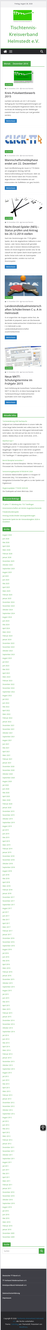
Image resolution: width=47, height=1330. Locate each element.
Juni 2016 (6, 957)
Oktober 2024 (8, 610)
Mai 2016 (6, 961)
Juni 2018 (6, 875)
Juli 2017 (6, 912)
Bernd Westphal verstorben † (13, 460)
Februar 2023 (7, 680)
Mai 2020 (6, 793)
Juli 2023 (6, 662)
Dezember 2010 (8, 1192)
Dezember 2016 (8, 938)
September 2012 (9, 1114)
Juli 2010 (6, 1211)
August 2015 (7, 990)
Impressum (7, 1298)
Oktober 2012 (8, 1110)
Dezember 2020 (8, 766)
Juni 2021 (6, 744)
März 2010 (6, 1222)
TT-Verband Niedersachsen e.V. (15, 1280)
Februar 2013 (7, 1095)
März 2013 (6, 1091)
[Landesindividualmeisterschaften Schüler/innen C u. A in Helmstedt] (23, 285)
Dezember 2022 (8, 684)
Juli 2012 (6, 1121)
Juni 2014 (6, 1039)
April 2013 (6, 1087)
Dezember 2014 (8, 1020)
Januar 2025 (7, 598)
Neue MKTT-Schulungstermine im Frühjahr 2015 (18, 380)
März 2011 (6, 1181)
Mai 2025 (6, 583)
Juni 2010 (6, 1214)
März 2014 (6, 1050)
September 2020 (9, 778)
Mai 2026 (6, 542)
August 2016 (7, 949)
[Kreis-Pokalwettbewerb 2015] (23, 77)
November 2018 (8, 860)
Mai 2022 (6, 707)
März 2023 (6, 677)
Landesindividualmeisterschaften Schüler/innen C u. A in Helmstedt (23, 309)
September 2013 (9, 1069)
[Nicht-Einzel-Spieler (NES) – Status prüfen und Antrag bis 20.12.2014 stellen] (23, 207)
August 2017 (7, 908)
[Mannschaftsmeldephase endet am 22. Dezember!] (23, 140)
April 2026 (6, 546)
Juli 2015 (6, 994)
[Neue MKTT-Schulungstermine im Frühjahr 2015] (23, 356)
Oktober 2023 (8, 651)
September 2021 (9, 736)
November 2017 (8, 901)
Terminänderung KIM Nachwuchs (15, 421)
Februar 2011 (7, 1185)
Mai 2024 (6, 624)
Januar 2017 (7, 934)
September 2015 (9, 987)
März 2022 (6, 714)
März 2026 (6, 550)
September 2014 (9, 1031)
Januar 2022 (7, 722)
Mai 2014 (6, 1043)
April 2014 (6, 1046)
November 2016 (8, 942)
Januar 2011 (7, 1188)
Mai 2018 (6, 878)
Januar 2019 (7, 852)
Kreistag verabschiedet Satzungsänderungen (19, 516)
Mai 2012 (6, 1129)
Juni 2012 (6, 1125)
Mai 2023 (6, 669)
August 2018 (7, 871)
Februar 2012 (7, 1140)
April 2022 (6, 710)
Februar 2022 (7, 718)
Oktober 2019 (8, 819)
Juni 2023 (6, 666)
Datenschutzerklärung (11, 1293)
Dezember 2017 (8, 897)
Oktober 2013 (8, 1065)
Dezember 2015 (8, 979)
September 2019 (9, 822)
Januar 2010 (7, 1229)
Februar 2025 (7, 595)
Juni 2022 (6, 703)
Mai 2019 (6, 837)
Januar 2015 (7, 1017)
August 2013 (7, 1073)
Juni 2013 (6, 1080)
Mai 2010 (6, 1218)
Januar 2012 (7, 1144)
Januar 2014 (7, 1058)
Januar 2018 (7, 893)
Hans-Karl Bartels (27, 89)
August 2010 (7, 1207)
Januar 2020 (7, 807)
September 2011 (9, 1158)
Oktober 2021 (8, 733)
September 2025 (9, 568)
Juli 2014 (6, 1035)
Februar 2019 (7, 849)
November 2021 (8, 729)
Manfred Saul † (8, 441)
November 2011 (8, 1151)
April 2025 (6, 587)
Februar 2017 (7, 931)
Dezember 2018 (8, 856)
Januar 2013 (7, 1099)
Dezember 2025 (8, 561)
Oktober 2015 (8, 983)
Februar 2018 (7, 890)
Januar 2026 (7, 557)
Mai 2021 (6, 748)
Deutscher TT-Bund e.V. (12, 1275)
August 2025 (7, 572)
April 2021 (6, 751)
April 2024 (6, 628)
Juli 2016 (6, 953)
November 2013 (8, 1061)
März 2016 (6, 968)
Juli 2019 (6, 830)
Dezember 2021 (8, 725)
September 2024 (9, 613)
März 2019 (6, 845)
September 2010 (9, 1203)
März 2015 (6, 1009)
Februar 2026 (7, 554)
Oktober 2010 (8, 1200)
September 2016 (9, 946)
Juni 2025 (6, 580)
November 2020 (8, 770)
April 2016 (6, 964)
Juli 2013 (6, 1076)
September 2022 (9, 692)
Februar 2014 (7, 1054)
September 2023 (9, 654)
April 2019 (6, 841)
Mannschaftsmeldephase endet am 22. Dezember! (21, 161)
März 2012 (6, 1136)
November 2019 (8, 815)
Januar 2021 (7, 763)
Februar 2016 (7, 972)
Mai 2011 (6, 1173)
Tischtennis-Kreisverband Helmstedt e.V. (23, 34)
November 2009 (8, 1237)
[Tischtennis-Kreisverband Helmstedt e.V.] (5, 51)
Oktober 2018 (8, 863)
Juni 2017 (6, 916)
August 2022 (7, 695)
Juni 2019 (6, 834)
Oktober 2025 (8, 565)
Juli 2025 (6, 576)
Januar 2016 (7, 975)
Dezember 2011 (8, 1147)
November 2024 (8, 606)
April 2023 (6, 673)
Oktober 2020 (8, 774)
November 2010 (8, 1196)
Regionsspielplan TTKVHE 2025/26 (15, 488)
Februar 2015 (7, 1013)
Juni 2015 (6, 998)
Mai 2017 (6, 919)
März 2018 (6, 886)
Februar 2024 (7, 636)
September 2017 (9, 905)
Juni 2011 (6, 1170)
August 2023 (7, 658)
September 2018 (9, 867)
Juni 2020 (6, 789)
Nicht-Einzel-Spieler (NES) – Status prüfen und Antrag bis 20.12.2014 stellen (22, 230)
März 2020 (6, 800)
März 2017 (6, 927)
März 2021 (6, 755)
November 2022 (8, 688)
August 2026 (7, 535)
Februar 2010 (7, 1226)
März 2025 (6, 591)
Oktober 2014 (8, 1028)
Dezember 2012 (8, 1102)
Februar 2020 (7, 804)
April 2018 (6, 882)
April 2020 (6, 796)
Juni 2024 (6, 621)
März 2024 (6, 632)
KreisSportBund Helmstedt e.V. (15, 1285)
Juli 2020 (6, 785)
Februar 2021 (7, 759)
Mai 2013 (6, 1084)
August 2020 (7, 781)
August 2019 (7, 826)
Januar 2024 (7, 639)
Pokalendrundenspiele (11, 512)
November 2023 (8, 647)
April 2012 (6, 1132)
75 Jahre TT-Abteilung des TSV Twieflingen (18, 504)
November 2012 (8, 1106)
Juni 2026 (6, 539)
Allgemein (9, 84)
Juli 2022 (6, 699)
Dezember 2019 (8, 811)
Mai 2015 (6, 1002)
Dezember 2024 (8, 602)
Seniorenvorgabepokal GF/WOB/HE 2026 (18, 471)
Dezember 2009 (8, 1233)
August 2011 (7, 1162)
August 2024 (7, 617)
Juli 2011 (6, 1166)
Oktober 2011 (8, 1155)
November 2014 (8, 1024)
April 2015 (6, 1005)
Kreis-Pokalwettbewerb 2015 (20, 94)
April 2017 (6, 923)
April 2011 (6, 1177)
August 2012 (7, 1117)
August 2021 (7, 740)
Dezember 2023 (8, 643)
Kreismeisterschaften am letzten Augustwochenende (22, 508)
